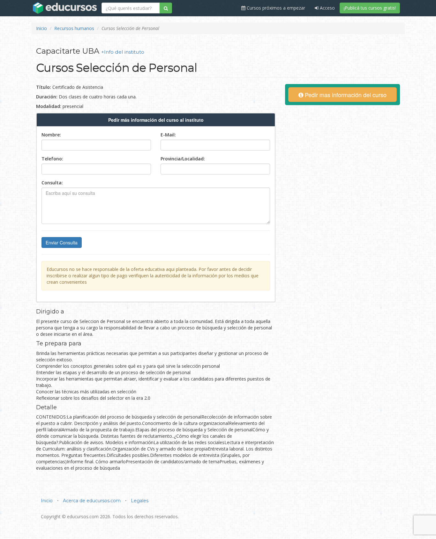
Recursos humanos (74, 28)
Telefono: (52, 159)
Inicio (41, 28)
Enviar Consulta (62, 242)
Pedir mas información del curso (345, 94)
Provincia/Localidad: (183, 159)
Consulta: (52, 183)
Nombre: (51, 135)
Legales (139, 501)
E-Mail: (168, 135)
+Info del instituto (122, 52)
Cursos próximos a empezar (275, 8)
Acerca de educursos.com (92, 501)
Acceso (327, 8)
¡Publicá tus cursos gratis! (370, 8)
